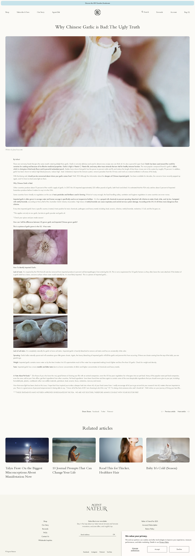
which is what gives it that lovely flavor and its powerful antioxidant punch (38, 169)
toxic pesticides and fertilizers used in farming (69, 194)
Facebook (95, 411)
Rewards (159, 12)
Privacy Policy (164, 542)
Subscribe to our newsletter (97, 521)
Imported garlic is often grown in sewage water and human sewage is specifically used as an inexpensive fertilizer (53, 199)
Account (174, 12)
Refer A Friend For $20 (150, 521)
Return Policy (149, 529)
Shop (7, 12)
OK (114, 534)
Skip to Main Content (12, 9)
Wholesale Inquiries (45, 540)
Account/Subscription (149, 525)
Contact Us (45, 536)
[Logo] (97, 12)
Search (146, 12)
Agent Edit (56, 12)
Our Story (40, 12)
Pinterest (110, 411)
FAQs (45, 532)
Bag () (187, 12)
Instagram (94, 552)
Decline (179, 549)
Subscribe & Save (23, 12)
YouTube (109, 552)
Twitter (103, 411)
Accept (157, 549)
